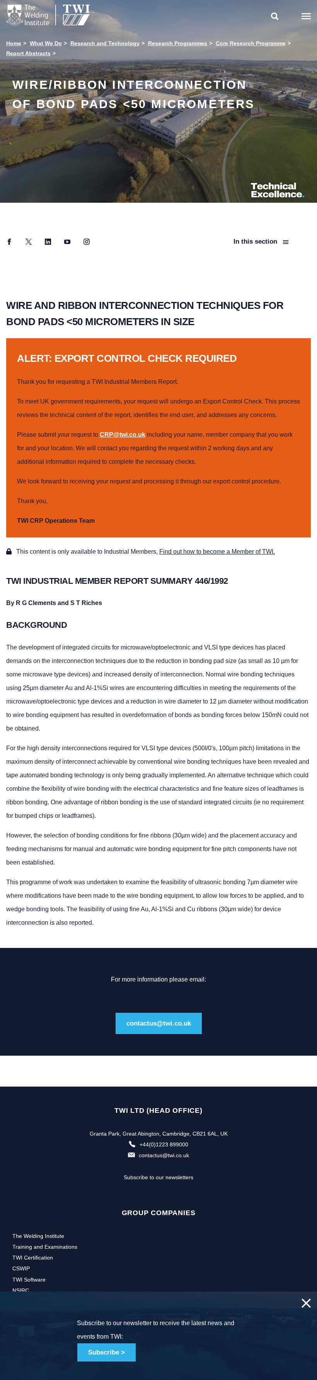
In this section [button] (256, 241)
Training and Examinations (44, 1247)
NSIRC (20, 1290)
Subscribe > (106, 1352)
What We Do (46, 43)
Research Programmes (177, 43)
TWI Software (29, 1280)
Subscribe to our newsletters (158, 1177)
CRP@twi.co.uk (122, 434)
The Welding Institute (38, 1236)
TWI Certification (32, 1258)
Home (13, 43)
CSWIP (21, 1268)
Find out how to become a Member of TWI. (217, 551)
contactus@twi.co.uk (158, 1023)
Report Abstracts (28, 53)
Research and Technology (105, 43)
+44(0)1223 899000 (164, 1144)
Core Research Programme (251, 43)
